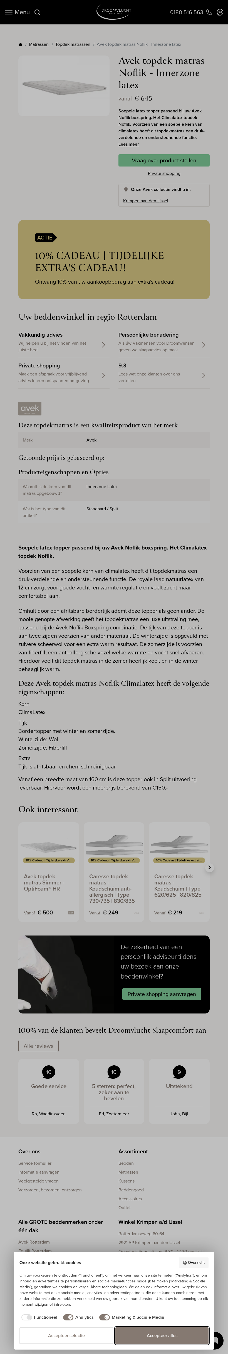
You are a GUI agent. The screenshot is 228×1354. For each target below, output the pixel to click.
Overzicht (196, 1262)
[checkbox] (38, 1317)
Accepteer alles (162, 1335)
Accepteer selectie (66, 1335)
